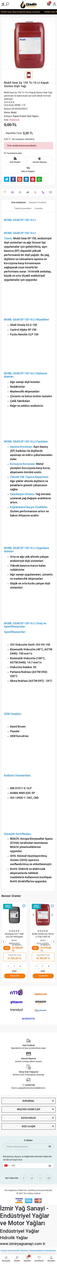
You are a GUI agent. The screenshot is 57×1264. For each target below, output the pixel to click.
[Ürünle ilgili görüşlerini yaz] (21, 192)
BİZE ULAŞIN (28, 1126)
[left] (3, 942)
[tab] (18, 202)
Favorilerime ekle (14, 153)
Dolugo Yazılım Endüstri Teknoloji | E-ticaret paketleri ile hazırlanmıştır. (28, 1251)
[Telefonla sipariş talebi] (44, 192)
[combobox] (6, 1165)
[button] (5, 915)
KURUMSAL (28, 1101)
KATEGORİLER (28, 1118)
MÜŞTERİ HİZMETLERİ (28, 1109)
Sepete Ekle (14, 976)
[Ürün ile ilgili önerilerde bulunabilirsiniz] (51, 192)
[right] (53, 942)
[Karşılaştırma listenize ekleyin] (28, 192)
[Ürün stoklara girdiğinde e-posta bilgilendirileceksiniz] (36, 192)
